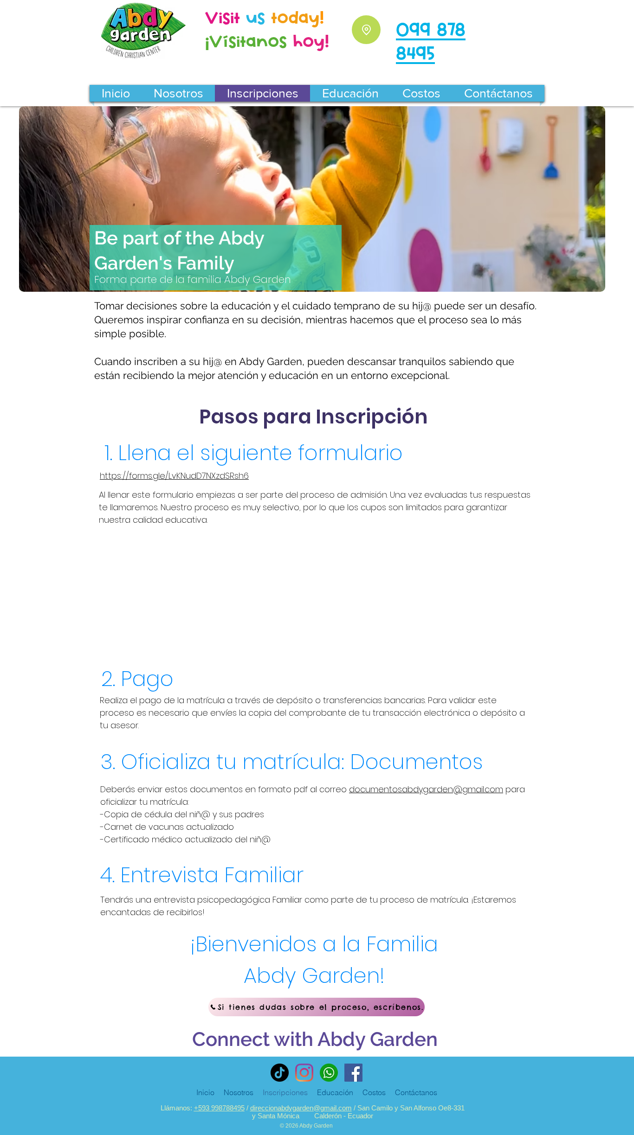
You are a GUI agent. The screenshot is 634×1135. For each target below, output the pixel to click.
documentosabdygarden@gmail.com (426, 789)
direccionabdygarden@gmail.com (301, 1108)
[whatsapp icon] (329, 1073)
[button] (178, 93)
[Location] (366, 29)
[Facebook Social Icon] (353, 1073)
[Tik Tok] (280, 1073)
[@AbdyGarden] (304, 1073)
